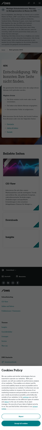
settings (26, 397)
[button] (21, 416)
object (6, 402)
